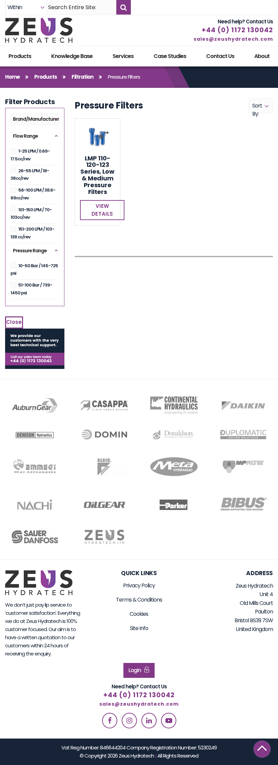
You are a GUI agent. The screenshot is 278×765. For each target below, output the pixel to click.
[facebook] (109, 720)
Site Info (139, 628)
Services (123, 56)
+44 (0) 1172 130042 (237, 30)
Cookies (139, 614)
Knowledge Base (72, 56)
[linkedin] (149, 720)
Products (19, 56)
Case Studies (170, 56)
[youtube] (168, 720)
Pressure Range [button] (30, 250)
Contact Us (220, 56)
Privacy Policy (139, 585)
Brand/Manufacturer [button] (36, 119)
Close (14, 322)
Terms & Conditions (139, 600)
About (262, 56)
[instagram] (129, 720)
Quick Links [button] (139, 573)
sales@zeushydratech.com (233, 39)
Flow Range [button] (25, 136)
